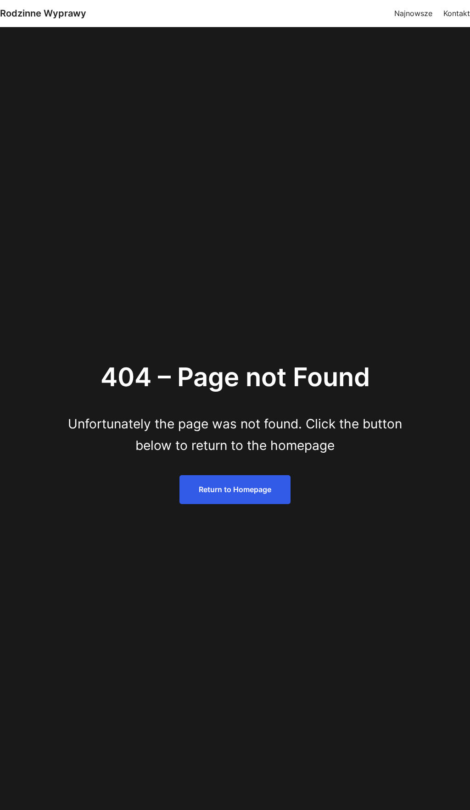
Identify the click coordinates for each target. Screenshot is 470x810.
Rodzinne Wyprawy (43, 13)
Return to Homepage (235, 489)
